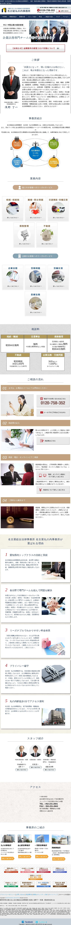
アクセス (66, 16)
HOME (4, 16)
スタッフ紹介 (32, 16)
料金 (40, 16)
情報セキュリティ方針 (40, 894)
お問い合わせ (20, 894)
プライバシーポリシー (7, 894)
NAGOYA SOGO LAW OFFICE (13, 897)
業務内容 (22, 16)
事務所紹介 (13, 16)
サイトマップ (53, 894)
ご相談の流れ (48, 16)
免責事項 (29, 894)
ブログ (58, 16)
